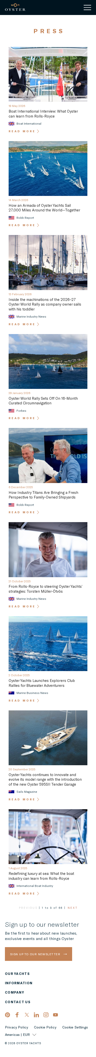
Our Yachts (17, 974)
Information (18, 983)
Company (14, 992)
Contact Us (18, 1002)
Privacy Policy (16, 1027)
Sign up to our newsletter (35, 954)
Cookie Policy (45, 1027)
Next (73, 907)
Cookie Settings (75, 1027)
